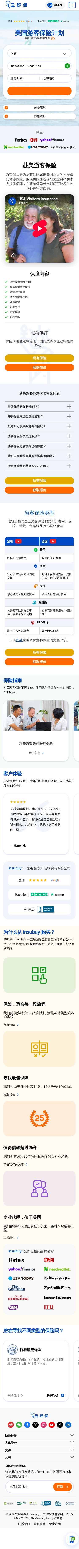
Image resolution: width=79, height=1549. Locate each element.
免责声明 (55, 1524)
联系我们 (24, 1524)
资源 (8, 1450)
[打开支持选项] (72, 1539)
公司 (8, 1457)
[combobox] (39, 53)
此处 (19, 640)
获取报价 (39, 367)
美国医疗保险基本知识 (37, 38)
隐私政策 (40, 1524)
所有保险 (39, 358)
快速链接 (11, 1435)
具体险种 (11, 1442)
